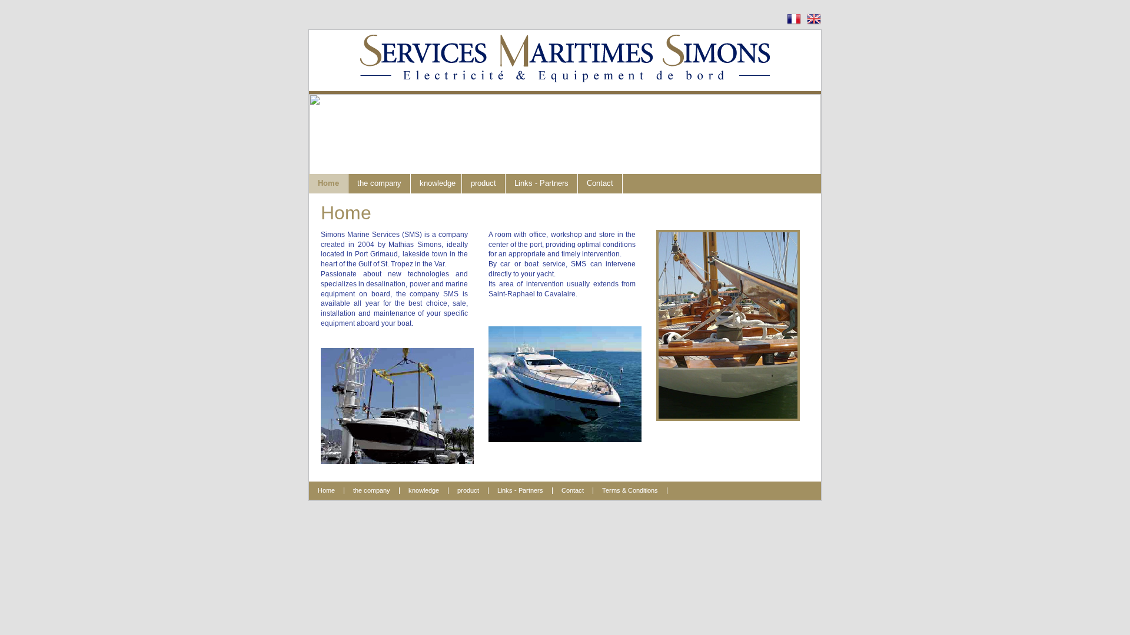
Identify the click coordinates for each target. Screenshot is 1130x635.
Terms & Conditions (630, 490)
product (483, 183)
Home (328, 183)
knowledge (438, 183)
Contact (600, 183)
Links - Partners (541, 183)
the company (379, 183)
